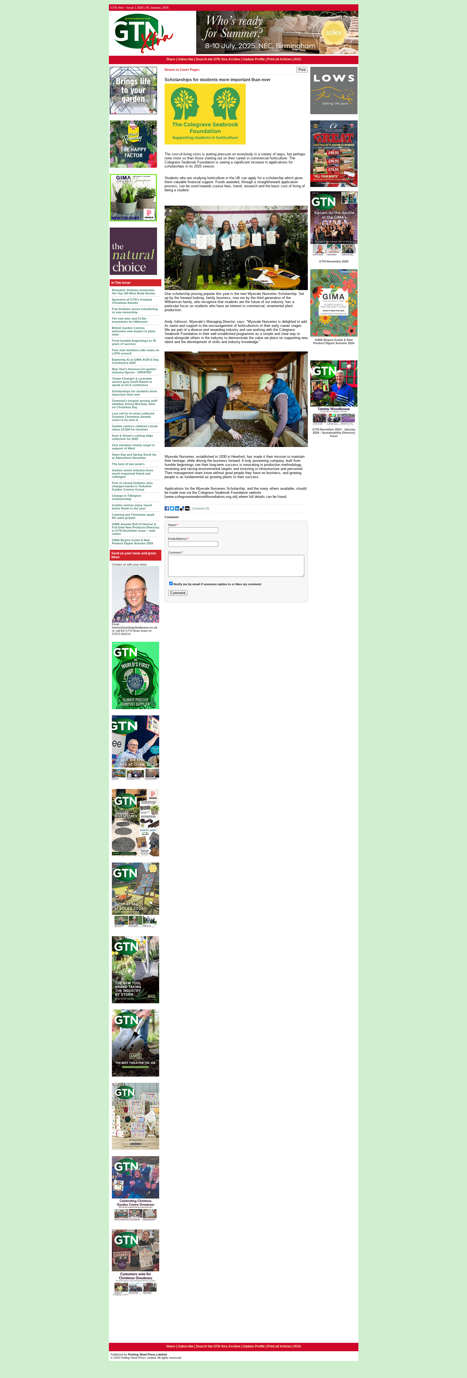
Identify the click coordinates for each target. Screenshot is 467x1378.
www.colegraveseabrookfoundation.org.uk (201, 497)
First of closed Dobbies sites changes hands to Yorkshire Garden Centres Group (132, 486)
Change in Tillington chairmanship (126, 497)
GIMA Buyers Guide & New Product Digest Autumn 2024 (132, 541)
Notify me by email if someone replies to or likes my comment (217, 584)
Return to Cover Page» (182, 70)
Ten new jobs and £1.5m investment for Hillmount (130, 320)
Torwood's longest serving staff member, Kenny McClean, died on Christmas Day (134, 404)
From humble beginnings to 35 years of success (134, 342)
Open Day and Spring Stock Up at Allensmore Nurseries (134, 456)
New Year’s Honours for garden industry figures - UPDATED (134, 370)
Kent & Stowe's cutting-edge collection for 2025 (132, 437)
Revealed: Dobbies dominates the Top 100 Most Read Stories (133, 291)
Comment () (200, 508)
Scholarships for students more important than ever (134, 393)
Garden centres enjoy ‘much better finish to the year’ (132, 507)
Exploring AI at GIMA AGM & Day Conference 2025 (135, 361)
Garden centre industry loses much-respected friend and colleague (132, 473)
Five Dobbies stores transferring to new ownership (135, 310)
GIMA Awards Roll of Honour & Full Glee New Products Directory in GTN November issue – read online (135, 528)
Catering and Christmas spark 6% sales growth (133, 516)
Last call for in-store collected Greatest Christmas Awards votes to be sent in (133, 417)
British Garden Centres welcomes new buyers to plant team (133, 331)
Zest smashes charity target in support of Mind (133, 446)
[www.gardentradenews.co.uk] (142, 53)
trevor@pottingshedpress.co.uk (134, 627)
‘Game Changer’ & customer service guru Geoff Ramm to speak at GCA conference (132, 382)
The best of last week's (128, 464)
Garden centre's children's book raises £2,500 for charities (135, 428)
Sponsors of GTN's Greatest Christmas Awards (132, 301)
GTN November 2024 (333, 261)
